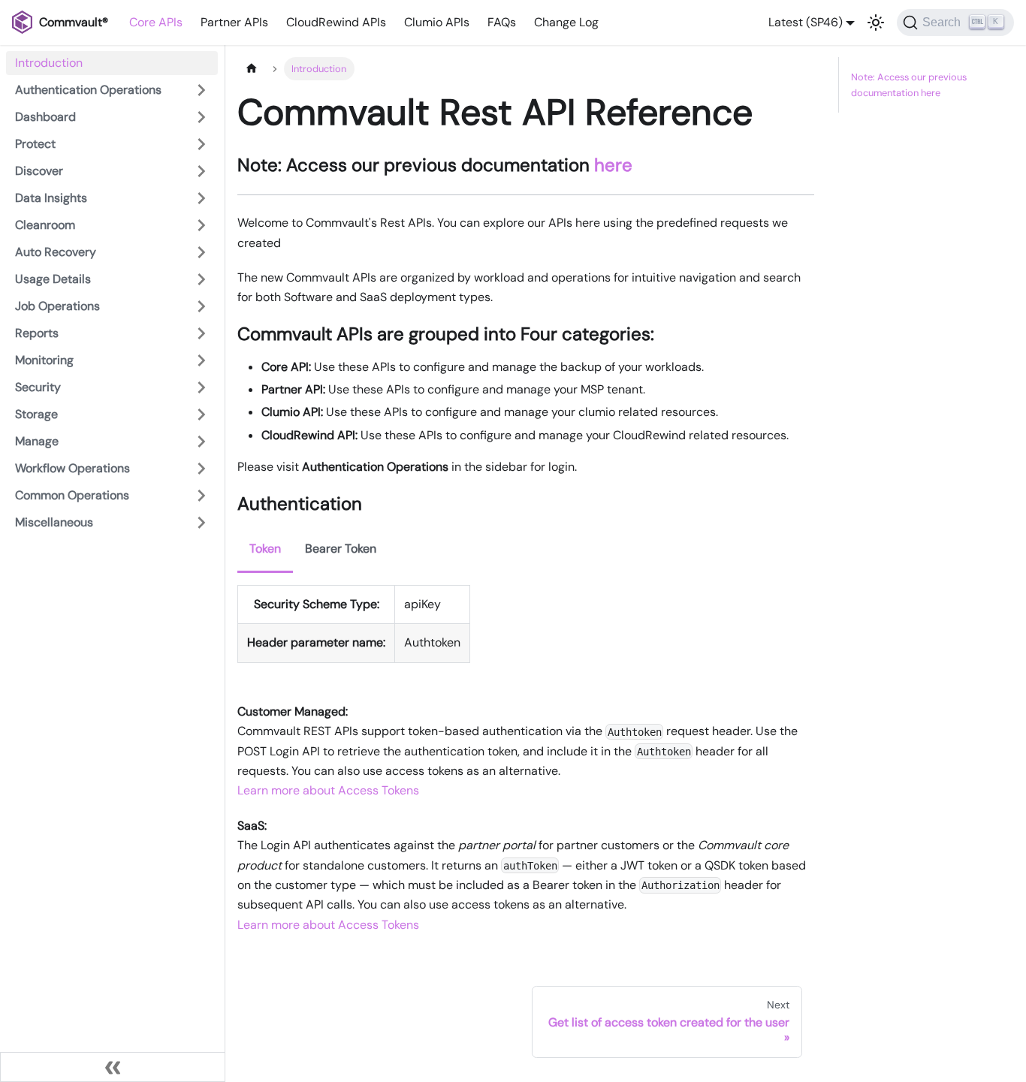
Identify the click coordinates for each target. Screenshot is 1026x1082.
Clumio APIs (436, 22)
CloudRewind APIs (336, 22)
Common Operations (72, 495)
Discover (39, 171)
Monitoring (44, 360)
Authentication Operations (88, 90)
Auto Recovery (55, 252)
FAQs (501, 22)
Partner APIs (234, 22)
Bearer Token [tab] (340, 548)
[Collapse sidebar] (112, 1067)
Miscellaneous (54, 522)
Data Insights (51, 198)
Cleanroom (45, 225)
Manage (37, 441)
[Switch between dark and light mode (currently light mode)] (876, 23)
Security (38, 387)
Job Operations (57, 306)
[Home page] (251, 68)
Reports (37, 333)
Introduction (49, 63)
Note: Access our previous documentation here (909, 85)
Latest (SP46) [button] (805, 22)
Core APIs (156, 22)
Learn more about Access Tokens (328, 790)
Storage (36, 414)
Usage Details (53, 279)
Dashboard (45, 117)
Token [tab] (265, 548)
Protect (35, 144)
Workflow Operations (72, 468)
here (613, 164)
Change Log (566, 22)
